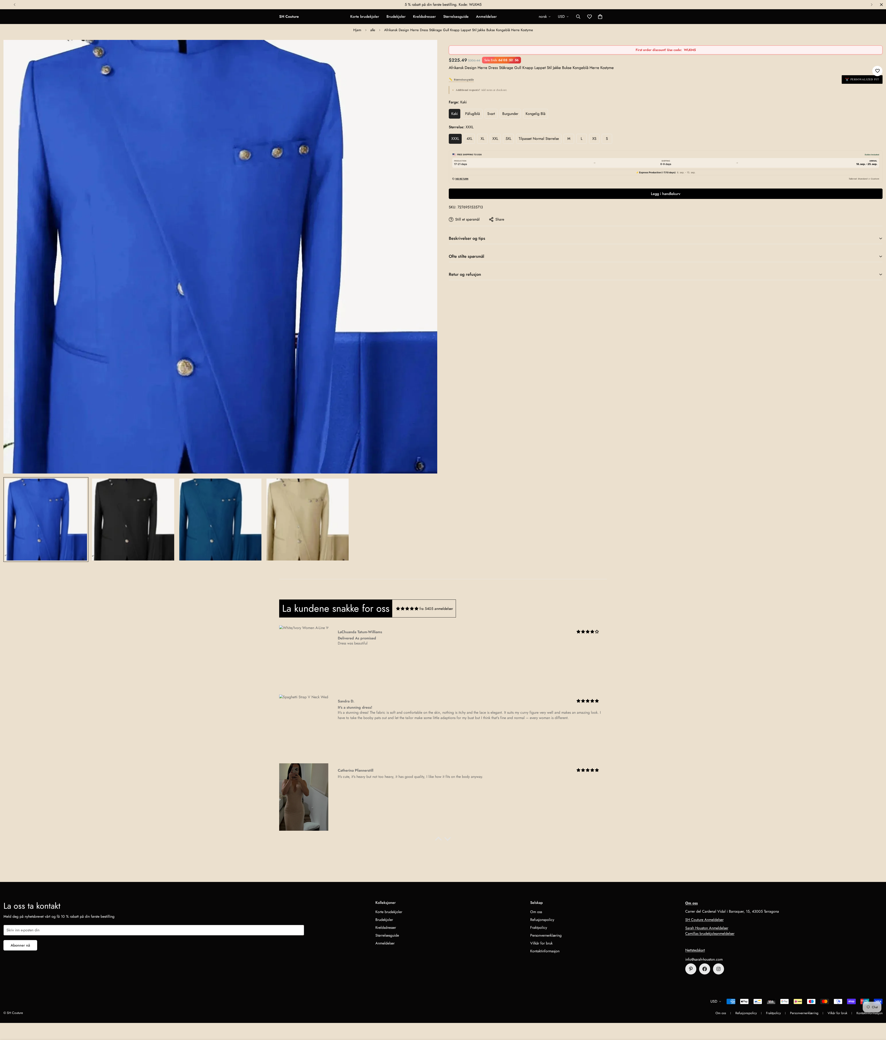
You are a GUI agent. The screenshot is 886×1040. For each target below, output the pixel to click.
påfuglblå (472, 113)
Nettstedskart (695, 950)
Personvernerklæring (546, 935)
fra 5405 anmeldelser (436, 608)
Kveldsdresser (424, 16)
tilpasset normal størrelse (539, 138)
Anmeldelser (486, 16)
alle (372, 30)
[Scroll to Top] (877, 1015)
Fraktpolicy (538, 927)
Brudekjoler (396, 16)
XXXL (455, 138)
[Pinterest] (690, 968)
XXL (495, 138)
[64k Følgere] (718, 968)
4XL (469, 138)
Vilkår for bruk (541, 943)
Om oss (536, 911)
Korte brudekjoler (364, 16)
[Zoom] (427, 50)
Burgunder (510, 113)
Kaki (454, 113)
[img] (407, 608)
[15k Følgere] (704, 968)
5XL (508, 138)
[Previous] (14, 4)
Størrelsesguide (456, 16)
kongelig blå (535, 113)
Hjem (357, 30)
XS (594, 138)
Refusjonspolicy (542, 919)
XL (482, 138)
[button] (600, 16)
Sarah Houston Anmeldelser (706, 928)
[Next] (871, 4)
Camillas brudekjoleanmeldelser (709, 933)
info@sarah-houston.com (704, 959)
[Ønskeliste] (877, 71)
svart (491, 113)
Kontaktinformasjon (545, 951)
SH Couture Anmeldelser (704, 919)
